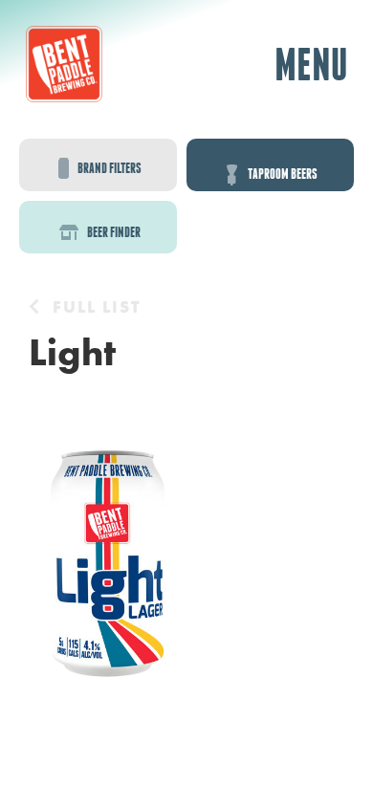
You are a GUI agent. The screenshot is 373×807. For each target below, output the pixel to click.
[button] (310, 64)
